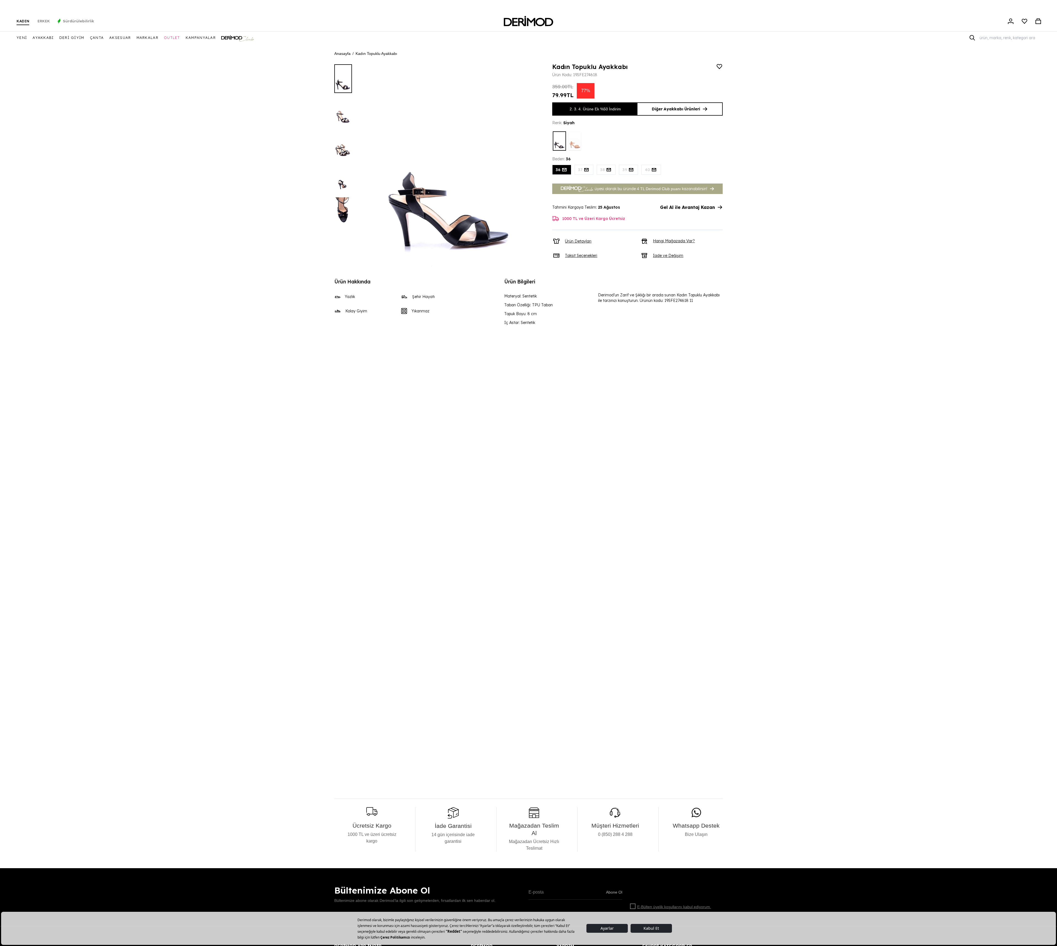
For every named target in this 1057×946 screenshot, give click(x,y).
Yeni (22, 37)
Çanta (97, 37)
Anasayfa (342, 53)
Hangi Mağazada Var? (674, 240)
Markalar (147, 37)
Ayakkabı (43, 37)
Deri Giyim (71, 37)
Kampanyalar (201, 37)
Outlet (172, 37)
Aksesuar (120, 37)
